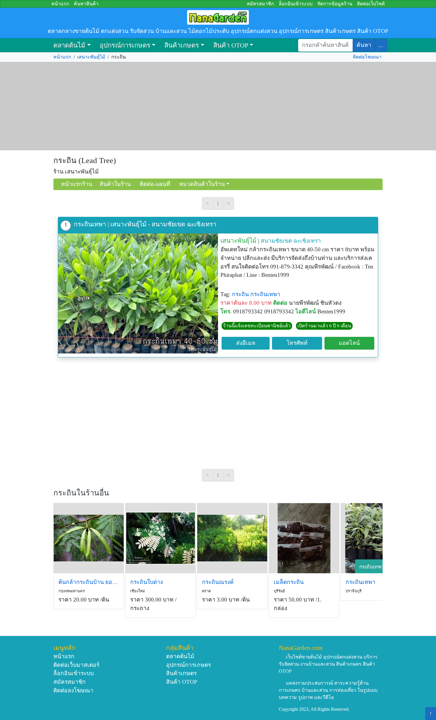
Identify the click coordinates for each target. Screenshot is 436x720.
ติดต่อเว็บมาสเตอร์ (76, 665)
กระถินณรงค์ (218, 582)
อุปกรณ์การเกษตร (125, 45)
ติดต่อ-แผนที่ (155, 184)
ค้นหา (364, 45)
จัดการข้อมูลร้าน (334, 3)
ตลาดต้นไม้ (69, 45)
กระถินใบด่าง (146, 582)
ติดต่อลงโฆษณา (73, 690)
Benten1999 (331, 311)
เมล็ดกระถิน (289, 582)
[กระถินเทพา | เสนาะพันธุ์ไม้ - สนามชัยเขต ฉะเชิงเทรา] (138, 293)
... (381, 45)
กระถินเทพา (265, 294)
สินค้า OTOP (230, 45)
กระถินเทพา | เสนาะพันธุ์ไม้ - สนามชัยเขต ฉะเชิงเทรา (145, 224)
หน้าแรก (60, 3)
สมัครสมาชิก (260, 3)
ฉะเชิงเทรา (307, 241)
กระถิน (240, 294)
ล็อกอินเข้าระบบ (296, 3)
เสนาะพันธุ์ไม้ (91, 56)
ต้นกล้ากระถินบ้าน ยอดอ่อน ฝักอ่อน (88, 582)
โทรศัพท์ (297, 343)
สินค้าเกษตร (181, 45)
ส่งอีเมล (245, 343)
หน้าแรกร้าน (76, 184)
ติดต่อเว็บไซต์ (371, 3)
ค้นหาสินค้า (86, 3)
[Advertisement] (218, 106)
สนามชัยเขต (276, 241)
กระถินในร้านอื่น (81, 493)
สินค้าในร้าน (115, 184)
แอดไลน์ (349, 343)
